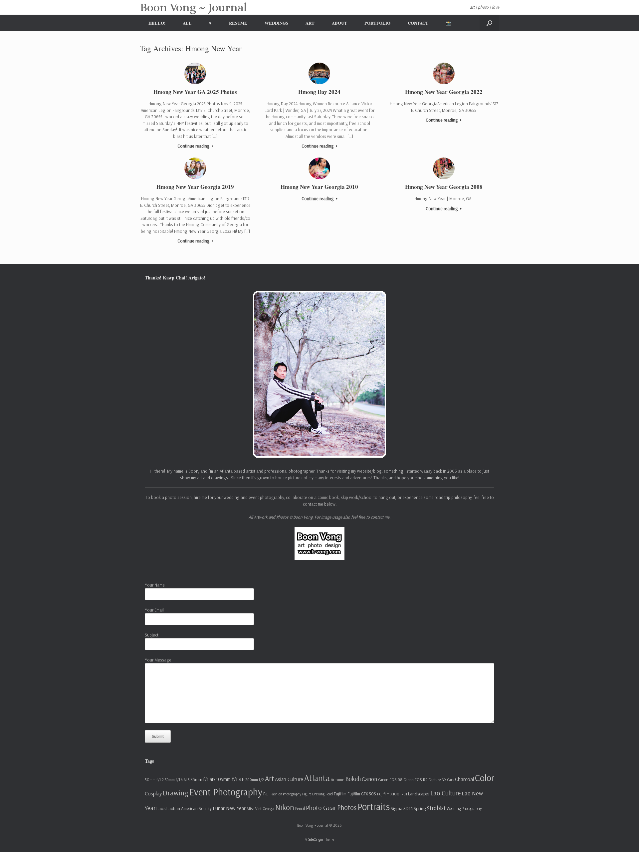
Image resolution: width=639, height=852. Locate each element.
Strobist (436, 808)
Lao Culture (445, 793)
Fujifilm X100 (388, 793)
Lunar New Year (229, 808)
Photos (346, 807)
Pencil (300, 808)
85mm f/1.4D (202, 779)
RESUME (238, 23)
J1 (405, 794)
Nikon (284, 807)
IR (401, 794)
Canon (369, 778)
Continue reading (194, 146)
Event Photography (225, 792)
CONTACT (418, 23)
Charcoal (464, 779)
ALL (187, 23)
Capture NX (437, 779)
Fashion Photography (286, 794)
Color (484, 777)
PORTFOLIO (377, 23)
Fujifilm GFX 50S (361, 793)
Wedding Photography (464, 808)
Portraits (373, 806)
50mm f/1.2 (154, 779)
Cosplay (153, 793)
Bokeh (353, 779)
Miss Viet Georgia (260, 808)
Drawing (175, 792)
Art (269, 778)
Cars (450, 779)
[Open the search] (489, 23)
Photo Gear (321, 807)
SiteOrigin (315, 839)
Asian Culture (289, 779)
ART (310, 23)
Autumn (337, 779)
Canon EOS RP (415, 779)
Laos (160, 808)
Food (329, 793)
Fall (266, 793)
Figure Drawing (313, 794)
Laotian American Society (189, 808)
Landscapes (418, 794)
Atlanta (317, 777)
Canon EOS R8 (390, 779)
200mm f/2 (254, 779)
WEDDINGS (276, 23)
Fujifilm (340, 794)
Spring (420, 808)
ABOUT (339, 23)
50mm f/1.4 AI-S (177, 779)
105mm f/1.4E (230, 779)
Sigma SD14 (402, 808)
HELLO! (156, 23)
